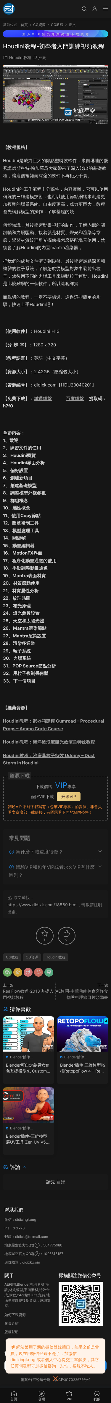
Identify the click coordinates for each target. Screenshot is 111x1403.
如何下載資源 (15, 1314)
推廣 (42, 57)
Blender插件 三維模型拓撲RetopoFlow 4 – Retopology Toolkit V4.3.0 (82, 1068)
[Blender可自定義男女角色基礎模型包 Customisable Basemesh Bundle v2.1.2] (28, 1034)
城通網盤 (43, 398)
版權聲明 (11, 1332)
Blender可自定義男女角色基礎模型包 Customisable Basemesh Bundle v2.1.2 (28, 1068)
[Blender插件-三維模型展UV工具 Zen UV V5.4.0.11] (28, 1105)
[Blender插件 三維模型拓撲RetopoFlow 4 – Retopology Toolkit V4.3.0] (82, 1034)
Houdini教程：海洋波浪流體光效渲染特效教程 (49, 742)
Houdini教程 (20, 57)
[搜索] (84, 8)
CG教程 (12, 957)
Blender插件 (20, 1057)
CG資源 (32, 957)
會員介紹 (11, 1323)
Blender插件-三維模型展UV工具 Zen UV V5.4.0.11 (28, 1139)
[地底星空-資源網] (9, 9)
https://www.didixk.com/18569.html (42, 904)
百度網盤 (75, 398)
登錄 (60, 1182)
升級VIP (68, 796)
